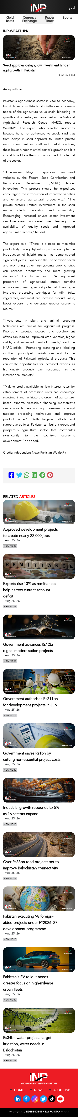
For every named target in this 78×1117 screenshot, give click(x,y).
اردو (71, 8)
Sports (67, 17)
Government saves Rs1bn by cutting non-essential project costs (32, 756)
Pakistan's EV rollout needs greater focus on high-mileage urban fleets (28, 983)
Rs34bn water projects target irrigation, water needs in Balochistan (27, 1044)
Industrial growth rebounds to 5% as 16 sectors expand (31, 811)
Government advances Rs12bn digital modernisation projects (28, 647)
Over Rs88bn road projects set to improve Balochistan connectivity (31, 865)
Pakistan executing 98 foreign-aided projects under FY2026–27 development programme (30, 923)
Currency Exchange (29, 19)
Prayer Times (49, 19)
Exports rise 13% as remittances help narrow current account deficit (29, 590)
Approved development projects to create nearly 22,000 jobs (30, 532)
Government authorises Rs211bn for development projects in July (30, 702)
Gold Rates (10, 19)
